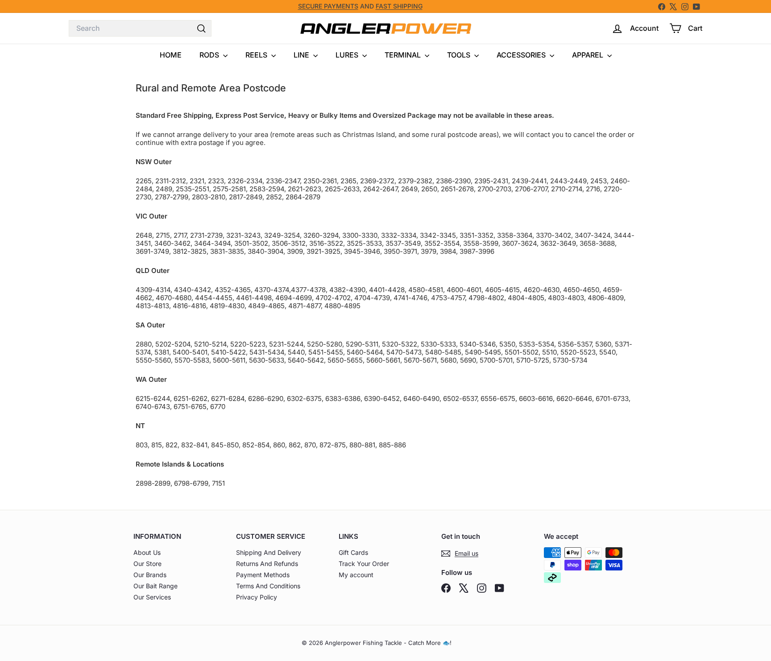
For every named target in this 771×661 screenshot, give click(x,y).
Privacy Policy (256, 597)
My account (356, 574)
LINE (302, 54)
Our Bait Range (155, 586)
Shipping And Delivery (268, 552)
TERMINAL (404, 54)
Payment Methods (263, 574)
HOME (171, 54)
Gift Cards (353, 552)
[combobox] (140, 28)
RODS (210, 54)
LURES (348, 54)
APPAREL (588, 54)
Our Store (147, 563)
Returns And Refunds (267, 563)
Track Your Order (364, 563)
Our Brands (149, 574)
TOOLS (459, 54)
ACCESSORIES (522, 54)
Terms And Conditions (268, 586)
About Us (147, 552)
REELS (257, 54)
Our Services (152, 597)
